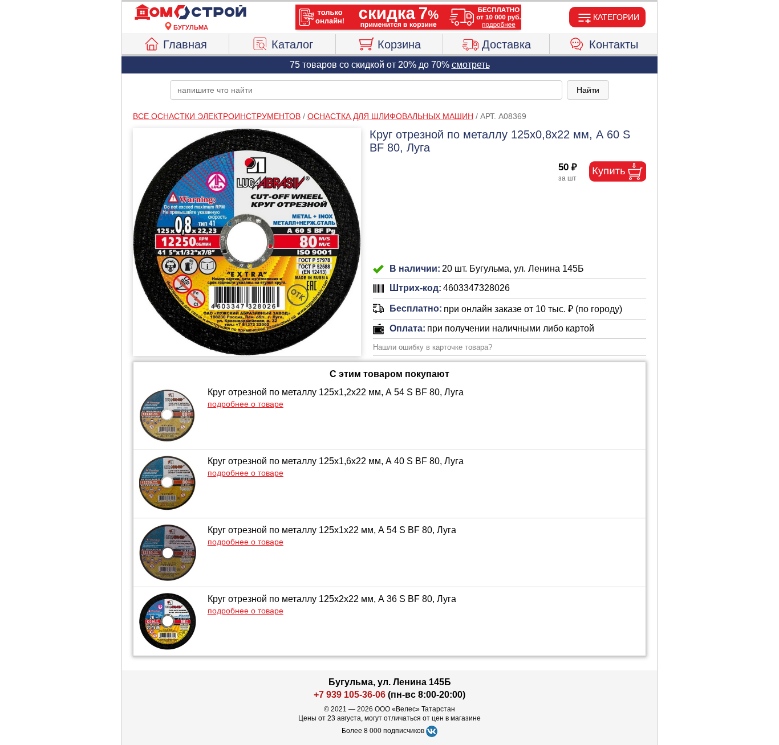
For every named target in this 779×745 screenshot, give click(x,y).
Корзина (399, 44)
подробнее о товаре (245, 403)
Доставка (506, 44)
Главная (185, 44)
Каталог (292, 44)
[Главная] (190, 12)
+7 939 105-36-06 (350, 694)
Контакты (613, 44)
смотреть (471, 64)
